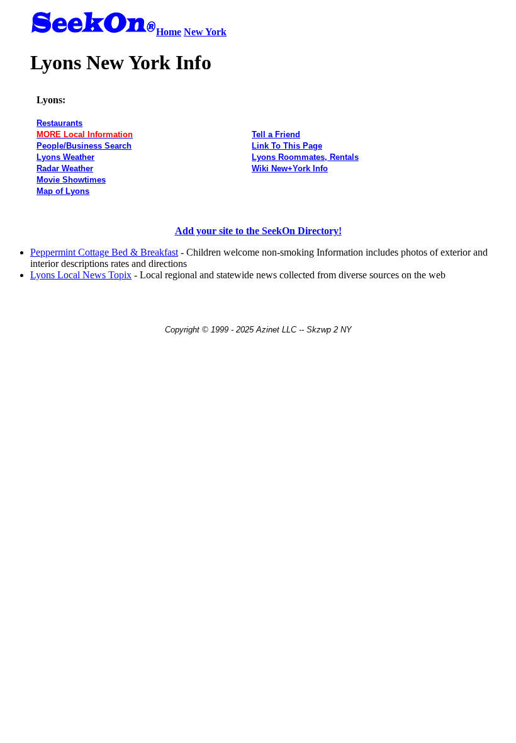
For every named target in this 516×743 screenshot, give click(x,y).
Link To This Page (287, 145)
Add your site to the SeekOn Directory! (258, 230)
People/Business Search (84, 145)
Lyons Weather (65, 157)
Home (168, 31)
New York (205, 31)
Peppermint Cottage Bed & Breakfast (104, 252)
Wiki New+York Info (290, 168)
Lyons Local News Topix (81, 274)
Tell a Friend (276, 134)
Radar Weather (64, 168)
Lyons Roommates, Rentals (305, 157)
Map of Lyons (62, 191)
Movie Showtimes (71, 179)
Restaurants (59, 123)
